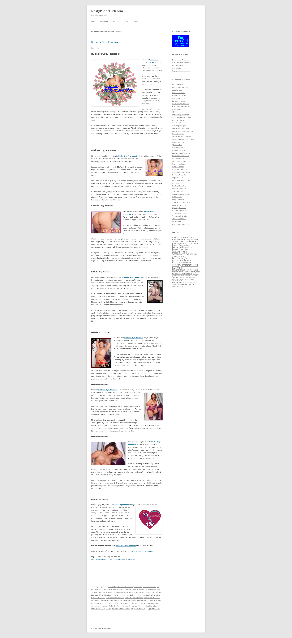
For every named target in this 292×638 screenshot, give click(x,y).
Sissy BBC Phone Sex (179, 189)
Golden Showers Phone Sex (181, 137)
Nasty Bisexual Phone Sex (181, 161)
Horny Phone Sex (178, 142)
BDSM (188, 239)
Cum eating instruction (182, 243)
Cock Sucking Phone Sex (180, 115)
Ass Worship (190, 237)
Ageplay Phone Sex (113, 589)
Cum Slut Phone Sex (98, 598)
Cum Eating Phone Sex (134, 595)
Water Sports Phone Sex (180, 224)
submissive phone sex (184, 282)
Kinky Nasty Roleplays (139, 603)
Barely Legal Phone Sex (139, 589)
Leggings (174, 256)
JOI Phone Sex (177, 145)
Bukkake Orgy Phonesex (105, 42)
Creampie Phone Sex (188, 241)
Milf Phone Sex (103, 606)
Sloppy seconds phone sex (181, 71)
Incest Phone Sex (126, 603)
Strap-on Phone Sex (179, 210)
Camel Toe (175, 241)
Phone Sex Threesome (182, 273)
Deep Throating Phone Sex (181, 128)
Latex (187, 254)
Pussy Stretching (177, 275)
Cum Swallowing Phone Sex (115, 598)
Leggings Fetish (182, 256)
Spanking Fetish (177, 279)
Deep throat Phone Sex (152, 598)
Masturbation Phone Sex (180, 156)
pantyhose (195, 271)
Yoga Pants (191, 284)
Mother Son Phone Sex (116, 606)
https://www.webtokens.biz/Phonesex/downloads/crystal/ (113, 559)
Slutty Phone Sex (178, 200)
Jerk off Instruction (177, 254)
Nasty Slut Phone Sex (179, 169)
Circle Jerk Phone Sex (143, 592)
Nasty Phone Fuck (178, 164)
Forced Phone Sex (143, 600)
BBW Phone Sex (99, 592)
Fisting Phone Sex (178, 65)
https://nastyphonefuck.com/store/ (141, 551)
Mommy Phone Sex (179, 158)
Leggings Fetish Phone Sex (181, 153)
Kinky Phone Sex (178, 147)
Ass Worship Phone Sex (180, 87)
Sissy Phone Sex (177, 191)
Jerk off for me (192, 253)
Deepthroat (95, 600)
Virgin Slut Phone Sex (138, 609)
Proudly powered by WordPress (101, 628)
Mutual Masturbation (181, 262)
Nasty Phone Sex (178, 167)
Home (93, 22)
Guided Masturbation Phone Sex (183, 139)
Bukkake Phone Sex (149, 587)
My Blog (116, 22)
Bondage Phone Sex (179, 101)
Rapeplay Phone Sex (98, 609)
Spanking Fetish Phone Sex (181, 202)
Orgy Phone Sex (151, 606)
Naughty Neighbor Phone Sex (135, 606)
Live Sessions (138, 22)
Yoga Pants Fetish (177, 286)
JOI (184, 254)
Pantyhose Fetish (178, 183)
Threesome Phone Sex (179, 216)
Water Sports (176, 284)
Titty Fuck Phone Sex (179, 219)
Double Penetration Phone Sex (110, 600)
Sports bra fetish (177, 280)
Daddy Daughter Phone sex (134, 598)
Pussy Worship (186, 275)
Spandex (182, 277)
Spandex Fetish (190, 277)
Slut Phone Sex (177, 197)
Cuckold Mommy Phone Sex (181, 63)
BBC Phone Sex (177, 90)
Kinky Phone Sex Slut (179, 150)
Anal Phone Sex (125, 589)
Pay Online (104, 22)
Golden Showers (179, 251)
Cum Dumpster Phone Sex (117, 595)
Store (126, 22)
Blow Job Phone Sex (179, 68)
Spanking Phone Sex (179, 205)
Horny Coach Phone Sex (111, 603)
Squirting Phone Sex (179, 208)
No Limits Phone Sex (179, 175)
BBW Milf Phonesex (178, 93)
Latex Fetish (193, 254)
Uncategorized (177, 221)
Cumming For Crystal (179, 126)
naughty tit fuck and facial (181, 172)
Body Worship (195, 239)
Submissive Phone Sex (179, 213)
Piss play (195, 274)
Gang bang (153, 600)
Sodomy (108, 609)
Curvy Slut (196, 243)
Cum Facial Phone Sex (179, 123)
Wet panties (183, 284)
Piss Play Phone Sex (179, 186)
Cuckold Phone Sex (100, 595)
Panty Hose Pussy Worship (181, 180)
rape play (194, 275)
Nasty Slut (177, 267)
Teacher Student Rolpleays (121, 609)
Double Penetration (181, 245)
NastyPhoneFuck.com (107, 11)
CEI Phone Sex (177, 112)
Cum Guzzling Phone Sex (151, 595)
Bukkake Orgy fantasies (114, 592)
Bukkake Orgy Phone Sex (133, 587)
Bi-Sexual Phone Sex (179, 95)
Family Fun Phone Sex (128, 600)
